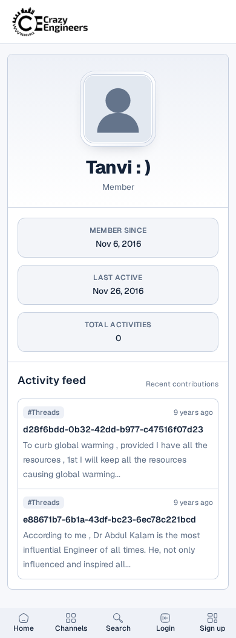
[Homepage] (51, 21)
